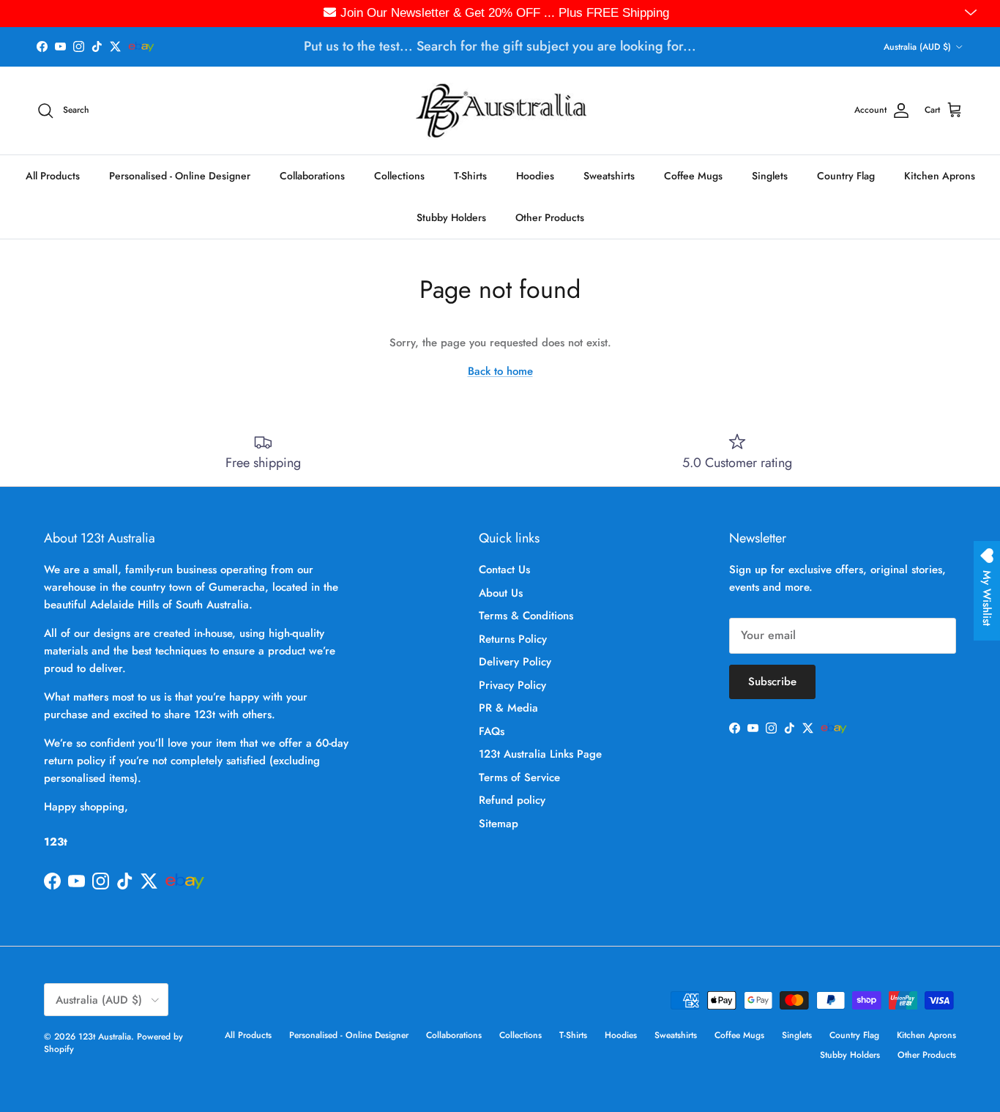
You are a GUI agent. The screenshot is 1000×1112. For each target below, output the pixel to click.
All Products (53, 175)
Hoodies (535, 175)
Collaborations (312, 175)
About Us (501, 593)
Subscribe (772, 681)
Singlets (770, 175)
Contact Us (504, 569)
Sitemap (498, 824)
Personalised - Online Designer (179, 175)
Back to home (500, 371)
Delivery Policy (515, 662)
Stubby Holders (451, 216)
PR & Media (508, 708)
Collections (399, 175)
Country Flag (846, 175)
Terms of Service (519, 777)
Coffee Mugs (693, 175)
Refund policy (512, 800)
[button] (972, 13)
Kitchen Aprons (939, 175)
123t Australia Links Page (540, 754)
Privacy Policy (512, 685)
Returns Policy (513, 639)
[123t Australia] (500, 110)
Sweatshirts (609, 175)
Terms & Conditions (526, 616)
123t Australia (104, 1036)
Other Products (549, 216)
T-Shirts (470, 175)
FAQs (491, 731)
